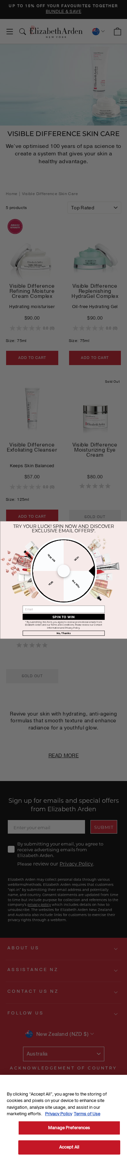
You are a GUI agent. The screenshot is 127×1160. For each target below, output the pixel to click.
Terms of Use (87, 1114)
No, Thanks (64, 632)
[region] (63, 1117)
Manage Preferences (69, 1128)
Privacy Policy (58, 1114)
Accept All (69, 1147)
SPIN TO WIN (63, 617)
